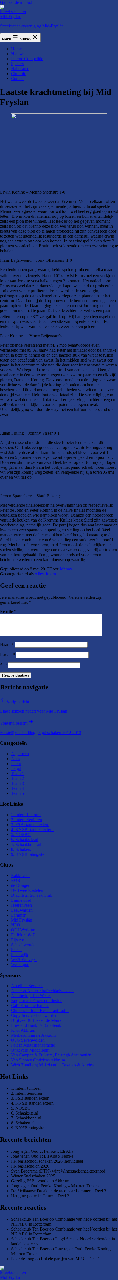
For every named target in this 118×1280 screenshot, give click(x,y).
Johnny (66, 569)
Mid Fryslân (21, 920)
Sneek (16, 949)
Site (3, 665)
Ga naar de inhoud (16, 2)
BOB (15, 880)
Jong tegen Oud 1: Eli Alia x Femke (42, 1156)
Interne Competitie (27, 58)
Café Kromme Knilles (30, 1005)
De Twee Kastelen (27, 890)
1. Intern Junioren (26, 814)
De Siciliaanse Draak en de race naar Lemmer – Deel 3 (58, 1190)
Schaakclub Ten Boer (29, 1219)
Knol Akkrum (23, 1030)
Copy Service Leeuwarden (34, 1015)
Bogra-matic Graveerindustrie (36, 1000)
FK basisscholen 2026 (30, 1166)
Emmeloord (21, 900)
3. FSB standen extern (30, 824)
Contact (17, 78)
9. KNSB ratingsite (27, 854)
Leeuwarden (22, 910)
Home (16, 48)
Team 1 (17, 773)
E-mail (7, 654)
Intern (51, 574)
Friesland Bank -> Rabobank (36, 1025)
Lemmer (18, 915)
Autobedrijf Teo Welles (31, 995)
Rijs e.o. (18, 939)
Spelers (17, 63)
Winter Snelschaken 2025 (33, 1176)
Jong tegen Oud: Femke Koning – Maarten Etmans (55, 1186)
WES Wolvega (24, 959)
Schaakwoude (23, 944)
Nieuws (17, 53)
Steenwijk (19, 954)
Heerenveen (21, 905)
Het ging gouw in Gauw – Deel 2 (40, 1195)
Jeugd (16, 768)
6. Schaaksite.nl (24, 839)
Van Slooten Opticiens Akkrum (38, 1060)
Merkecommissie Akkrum (33, 1035)
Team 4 (17, 788)
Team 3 (17, 783)
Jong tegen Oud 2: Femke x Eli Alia (42, 1151)
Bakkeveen (20, 875)
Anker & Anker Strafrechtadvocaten (42, 990)
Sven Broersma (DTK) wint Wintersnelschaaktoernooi (58, 1171)
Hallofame (20, 68)
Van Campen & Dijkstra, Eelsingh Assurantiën (51, 1055)
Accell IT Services (27, 985)
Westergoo (20, 964)
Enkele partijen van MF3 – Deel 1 (70, 1258)
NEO (15, 925)
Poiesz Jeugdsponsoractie (33, 1045)
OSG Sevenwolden (28, 1040)
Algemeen (20, 753)
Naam (7, 644)
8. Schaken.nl (23, 849)
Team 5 (17, 793)
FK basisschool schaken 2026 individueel (47, 1161)
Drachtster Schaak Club (31, 895)
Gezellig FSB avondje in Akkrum (40, 1181)
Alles (39, 574)
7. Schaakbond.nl (26, 844)
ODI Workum (23, 930)
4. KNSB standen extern (32, 829)
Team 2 (17, 778)
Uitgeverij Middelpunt (30, 1050)
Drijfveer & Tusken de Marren (37, 1020)
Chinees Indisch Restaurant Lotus (40, 1010)
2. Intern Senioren (26, 819)
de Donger (20, 885)
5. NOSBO (21, 834)
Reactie (8, 611)
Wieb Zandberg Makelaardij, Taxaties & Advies (52, 1065)
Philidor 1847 (23, 935)
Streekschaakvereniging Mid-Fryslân (32, 26)
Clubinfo (18, 73)
